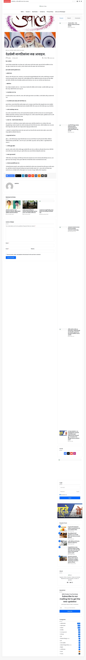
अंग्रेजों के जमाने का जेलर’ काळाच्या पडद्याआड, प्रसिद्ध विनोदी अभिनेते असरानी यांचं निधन (13, 211)
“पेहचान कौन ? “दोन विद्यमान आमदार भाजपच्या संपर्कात (73, 24)
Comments (77, 18)
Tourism (28, 11)
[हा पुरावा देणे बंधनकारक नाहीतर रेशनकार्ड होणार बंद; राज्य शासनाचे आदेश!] (63, 528)
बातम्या (22, 11)
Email (7, 248)
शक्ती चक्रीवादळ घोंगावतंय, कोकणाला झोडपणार (74, 542)
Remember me (63, 494)
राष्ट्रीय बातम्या (62, 625)
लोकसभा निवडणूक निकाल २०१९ (65, 645)
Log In (69, 497)
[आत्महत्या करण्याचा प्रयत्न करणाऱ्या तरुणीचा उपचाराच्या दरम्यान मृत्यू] (63, 277)
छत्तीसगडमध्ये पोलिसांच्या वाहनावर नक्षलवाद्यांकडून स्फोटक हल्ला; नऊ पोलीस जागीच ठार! (30, 211)
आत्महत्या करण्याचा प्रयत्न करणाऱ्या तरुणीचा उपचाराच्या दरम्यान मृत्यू (73, 229)
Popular (61, 18)
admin (9, 57)
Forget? (77, 491)
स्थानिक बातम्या (63, 623)
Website (32, 248)
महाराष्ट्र (61, 627)
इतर (61, 640)
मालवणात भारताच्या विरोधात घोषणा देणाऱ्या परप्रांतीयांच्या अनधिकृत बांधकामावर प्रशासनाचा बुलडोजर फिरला (73, 559)
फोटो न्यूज (62, 634)
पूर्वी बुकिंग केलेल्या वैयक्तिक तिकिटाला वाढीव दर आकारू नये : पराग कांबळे (22, 1)
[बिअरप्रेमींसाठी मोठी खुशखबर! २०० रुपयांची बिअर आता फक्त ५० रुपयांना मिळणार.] (63, 535)
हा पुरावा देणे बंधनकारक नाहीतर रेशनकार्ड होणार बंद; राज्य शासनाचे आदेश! (74, 528)
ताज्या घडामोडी (62, 642)
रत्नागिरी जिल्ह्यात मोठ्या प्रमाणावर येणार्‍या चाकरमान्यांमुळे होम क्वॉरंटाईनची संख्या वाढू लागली (73, 127)
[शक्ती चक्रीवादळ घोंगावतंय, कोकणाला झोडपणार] (63, 543)
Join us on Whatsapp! (60, 11)
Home (8, 50)
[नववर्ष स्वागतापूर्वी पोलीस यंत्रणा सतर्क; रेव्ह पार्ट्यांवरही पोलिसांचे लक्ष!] (46, 204)
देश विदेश (11, 50)
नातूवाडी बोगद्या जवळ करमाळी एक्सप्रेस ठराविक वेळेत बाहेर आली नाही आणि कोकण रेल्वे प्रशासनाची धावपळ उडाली (74, 550)
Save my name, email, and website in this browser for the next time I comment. (24, 254)
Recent (69, 18)
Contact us (42, 11)
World (61, 651)
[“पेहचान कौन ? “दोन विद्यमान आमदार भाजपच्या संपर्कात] (63, 73)
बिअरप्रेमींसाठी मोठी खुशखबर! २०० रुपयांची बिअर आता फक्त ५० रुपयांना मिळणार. (74, 535)
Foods (61, 653)
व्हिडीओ (61, 647)
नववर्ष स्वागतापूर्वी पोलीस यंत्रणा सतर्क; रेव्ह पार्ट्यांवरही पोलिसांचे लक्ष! (46, 211)
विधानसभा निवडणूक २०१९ (64, 638)
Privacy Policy (50, 11)
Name (7, 243)
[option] (69, 510)
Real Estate (34, 11)
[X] (69, 582)
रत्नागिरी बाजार (62, 649)
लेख (61, 636)
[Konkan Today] (43, 6)
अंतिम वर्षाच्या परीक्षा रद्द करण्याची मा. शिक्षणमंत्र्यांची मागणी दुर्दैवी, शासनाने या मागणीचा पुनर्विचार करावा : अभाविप (74, 332)
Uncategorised (63, 632)
